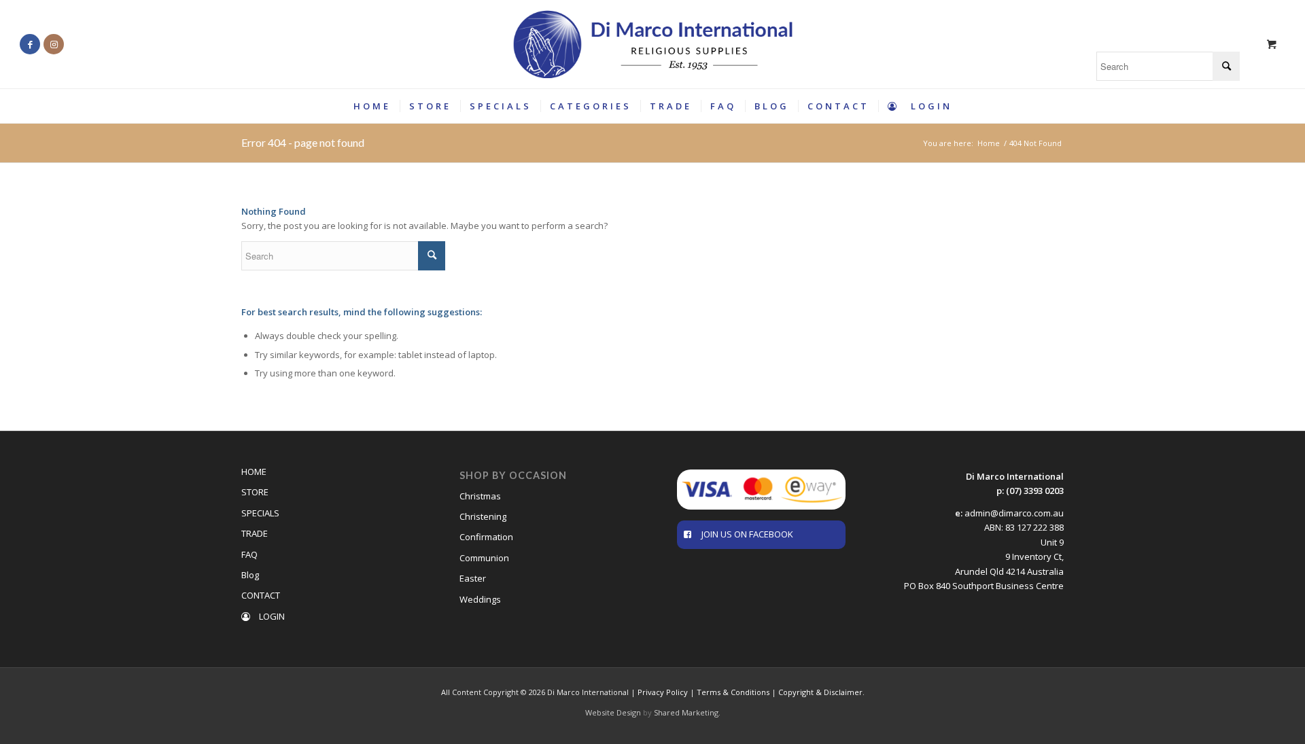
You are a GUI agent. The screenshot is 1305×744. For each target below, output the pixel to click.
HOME (253, 471)
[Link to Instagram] (54, 44)
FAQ (249, 554)
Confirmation (486, 537)
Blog (250, 575)
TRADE (254, 533)
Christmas (480, 496)
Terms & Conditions (733, 692)
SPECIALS (260, 513)
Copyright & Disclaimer (820, 692)
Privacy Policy (663, 692)
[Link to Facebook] (30, 44)
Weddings (480, 599)
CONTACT (260, 595)
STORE (254, 492)
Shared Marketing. (687, 712)
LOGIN (271, 616)
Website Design (613, 712)
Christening (482, 516)
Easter (472, 578)
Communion (484, 558)
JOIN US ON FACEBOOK (747, 534)
